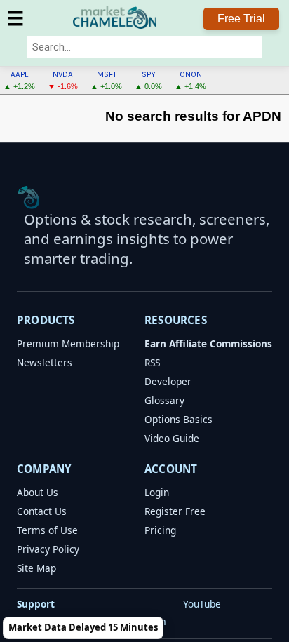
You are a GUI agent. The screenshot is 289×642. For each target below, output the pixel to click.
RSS (152, 362)
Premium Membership (68, 343)
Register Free (175, 511)
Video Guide (171, 438)
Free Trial (241, 19)
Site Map (36, 568)
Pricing (160, 530)
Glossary (164, 400)
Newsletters (44, 362)
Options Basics (178, 419)
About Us (37, 492)
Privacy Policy (48, 549)
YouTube (202, 603)
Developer (167, 381)
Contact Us (42, 511)
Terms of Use (47, 530)
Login (156, 492)
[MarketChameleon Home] (29, 197)
